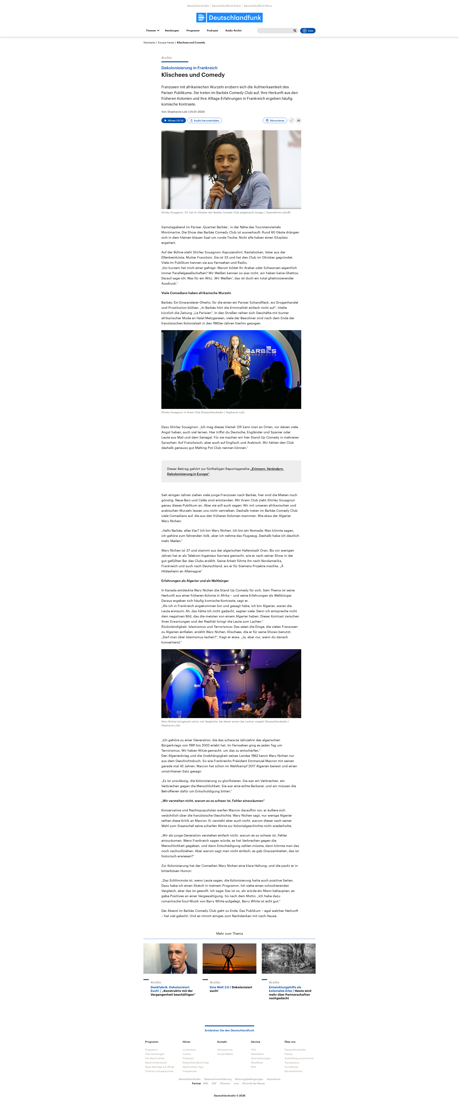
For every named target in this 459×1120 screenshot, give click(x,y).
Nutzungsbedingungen (249, 1079)
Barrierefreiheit (293, 1071)
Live (310, 30)
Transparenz (292, 1062)
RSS (253, 1066)
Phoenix (225, 1083)
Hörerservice (225, 1049)
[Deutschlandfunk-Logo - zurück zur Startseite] (229, 18)
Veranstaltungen (261, 1058)
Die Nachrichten (155, 1058)
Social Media (225, 1053)
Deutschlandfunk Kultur (226, 5)
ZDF (214, 1083)
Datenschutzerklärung (217, 1079)
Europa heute (166, 42)
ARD (205, 1083)
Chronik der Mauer (253, 1083)
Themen (151, 30)
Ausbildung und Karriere (299, 1058)
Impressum (273, 1079)
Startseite (149, 42)
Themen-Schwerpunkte (159, 1071)
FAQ (253, 1049)
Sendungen (172, 30)
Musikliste (257, 1062)
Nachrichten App (193, 1066)
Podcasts (212, 30)
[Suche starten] (294, 30)
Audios (187, 1053)
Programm (193, 30)
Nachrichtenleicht (156, 1062)
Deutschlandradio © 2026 (229, 1095)
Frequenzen (190, 1071)
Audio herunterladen (206, 120)
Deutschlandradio (198, 5)
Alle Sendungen (155, 1053)
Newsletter (257, 1053)
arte (236, 1083)
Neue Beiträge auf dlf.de (159, 1066)
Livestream (189, 1049)
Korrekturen (292, 1066)
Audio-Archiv (233, 30)
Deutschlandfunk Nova (258, 5)
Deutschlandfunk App (196, 1062)
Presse (288, 1053)
